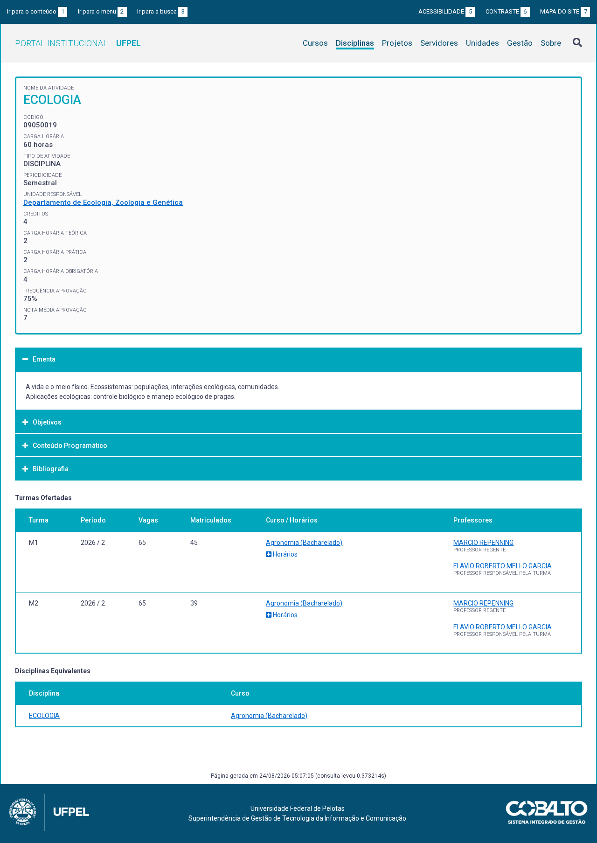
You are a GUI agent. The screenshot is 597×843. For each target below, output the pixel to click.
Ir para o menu (101, 11)
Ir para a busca (161, 11)
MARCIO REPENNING (483, 542)
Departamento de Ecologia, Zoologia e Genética (103, 202)
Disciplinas (355, 43)
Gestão (520, 43)
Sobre (551, 43)
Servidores (439, 43)
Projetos (397, 43)
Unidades (482, 43)
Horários (284, 554)
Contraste (506, 11)
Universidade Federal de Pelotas (297, 808)
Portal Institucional (78, 43)
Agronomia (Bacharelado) (304, 542)
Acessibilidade (445, 11)
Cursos (315, 43)
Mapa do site (563, 11)
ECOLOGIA (44, 715)
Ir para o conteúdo (35, 11)
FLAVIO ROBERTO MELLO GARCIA (502, 566)
